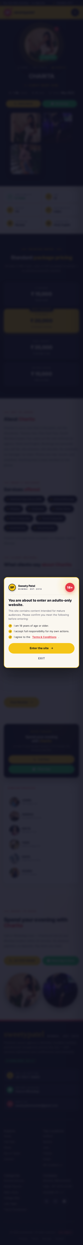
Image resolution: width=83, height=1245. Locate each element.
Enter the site (39, 648)
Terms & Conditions (44, 636)
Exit (41, 658)
